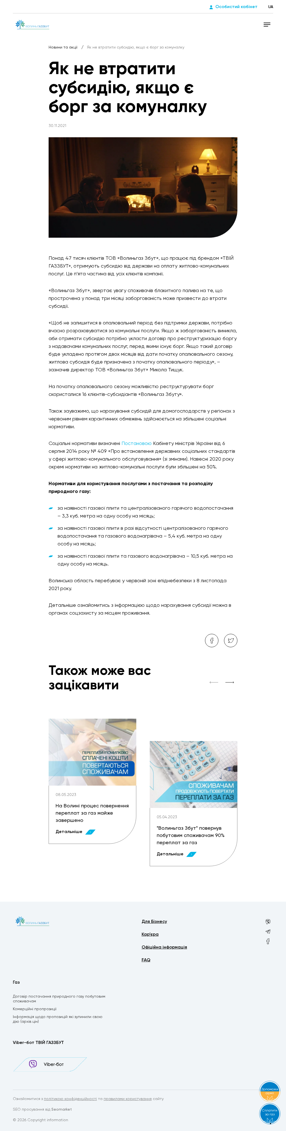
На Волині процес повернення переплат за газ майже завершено (92, 813)
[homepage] (32, 24)
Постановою (136, 443)
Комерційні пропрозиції (34, 1009)
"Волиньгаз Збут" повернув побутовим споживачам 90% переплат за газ (191, 835)
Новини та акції (63, 47)
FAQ (146, 960)
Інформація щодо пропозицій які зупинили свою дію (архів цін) (58, 1019)
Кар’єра (150, 934)
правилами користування (128, 1099)
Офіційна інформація (164, 947)
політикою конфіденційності (70, 1099)
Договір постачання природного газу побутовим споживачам (59, 999)
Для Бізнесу (154, 922)
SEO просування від (42, 1109)
